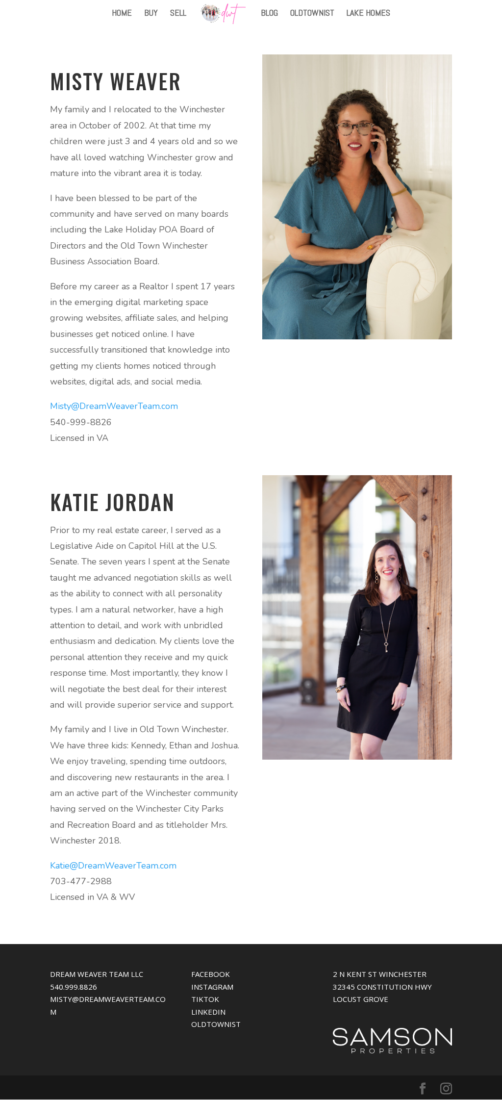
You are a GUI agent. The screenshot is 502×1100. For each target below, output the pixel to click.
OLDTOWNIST (312, 13)
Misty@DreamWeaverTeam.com (114, 406)
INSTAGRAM (212, 987)
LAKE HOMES (368, 13)
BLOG (269, 13)
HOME (122, 13)
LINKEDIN (208, 1012)
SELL (178, 13)
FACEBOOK (210, 974)
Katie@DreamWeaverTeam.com (113, 865)
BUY (151, 13)
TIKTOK (205, 999)
